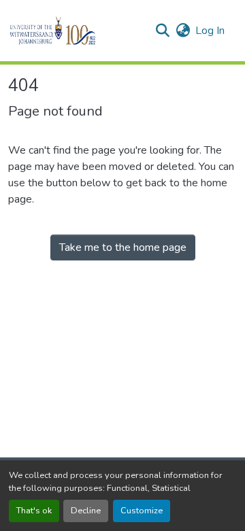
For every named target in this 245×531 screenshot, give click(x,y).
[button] (76, 31)
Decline (86, 510)
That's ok (34, 510)
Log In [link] (210, 30)
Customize (141, 510)
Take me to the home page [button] (122, 247)
